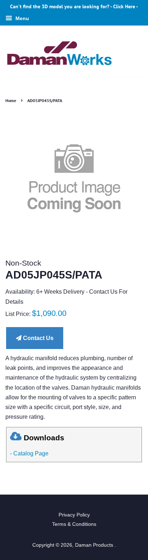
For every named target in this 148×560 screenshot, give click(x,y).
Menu (21, 18)
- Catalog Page (29, 453)
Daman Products (95, 545)
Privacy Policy (74, 515)
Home (10, 100)
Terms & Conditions (74, 524)
